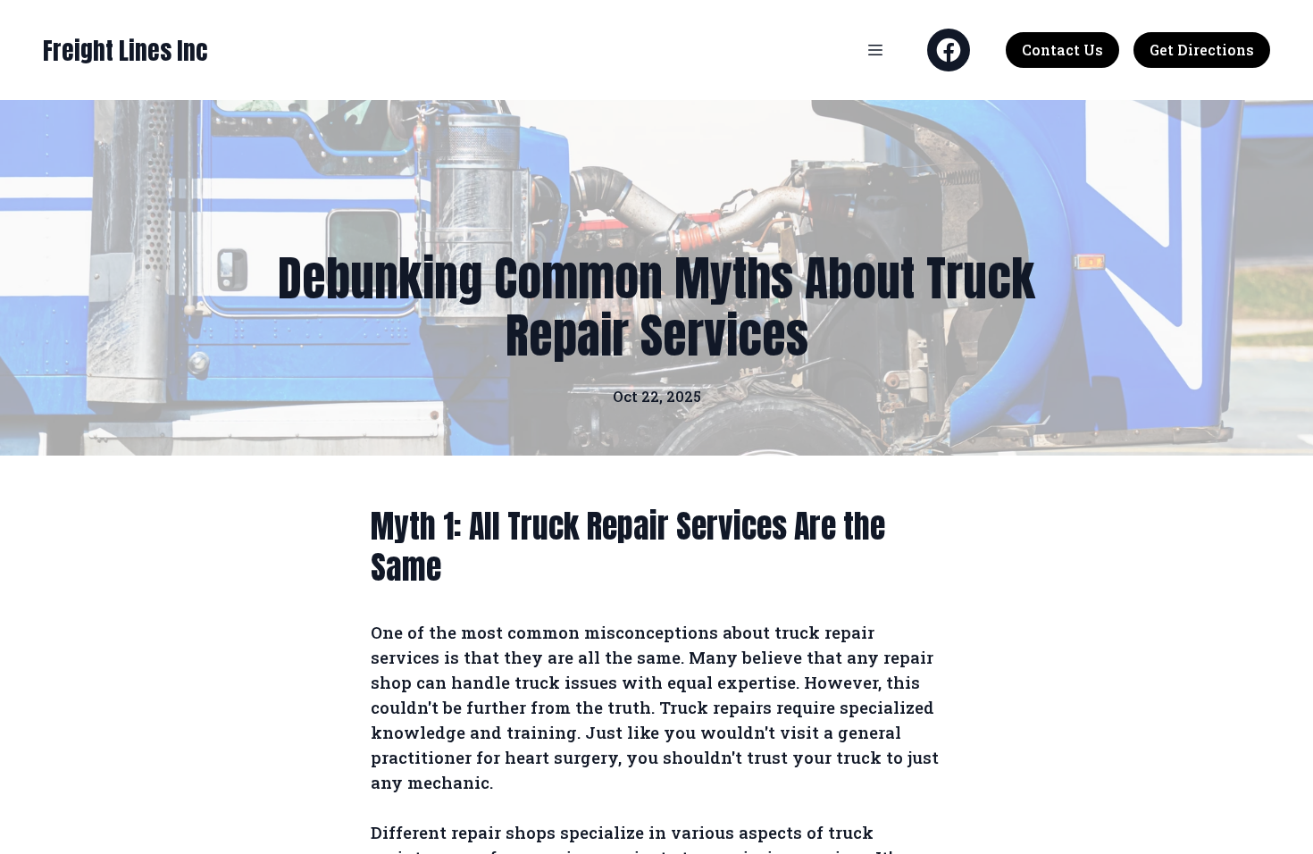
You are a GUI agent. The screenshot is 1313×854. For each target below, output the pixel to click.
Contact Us (1062, 49)
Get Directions (1202, 49)
